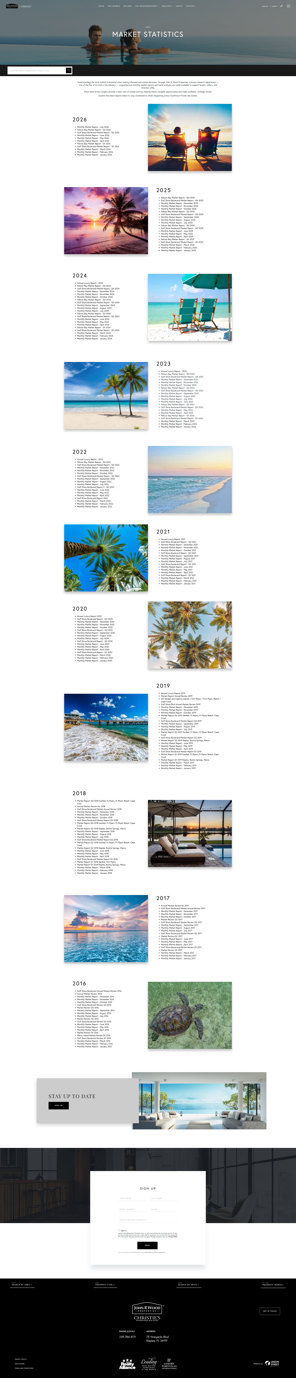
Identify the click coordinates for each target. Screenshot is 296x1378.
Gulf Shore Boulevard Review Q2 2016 (94, 1021)
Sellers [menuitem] (127, 6)
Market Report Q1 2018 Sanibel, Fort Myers (96, 861)
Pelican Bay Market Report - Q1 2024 (93, 327)
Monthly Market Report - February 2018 (95, 870)
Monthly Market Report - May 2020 (93, 646)
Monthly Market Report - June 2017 (177, 938)
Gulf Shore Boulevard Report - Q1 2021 (178, 575)
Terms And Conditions (24, 1368)
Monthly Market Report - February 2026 (95, 152)
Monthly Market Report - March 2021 (177, 578)
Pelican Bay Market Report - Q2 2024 (94, 313)
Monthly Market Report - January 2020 (94, 660)
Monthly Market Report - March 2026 (94, 149)
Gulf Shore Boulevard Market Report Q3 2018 (97, 820)
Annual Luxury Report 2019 (173, 693)
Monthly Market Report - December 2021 (179, 544)
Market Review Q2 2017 (171, 936)
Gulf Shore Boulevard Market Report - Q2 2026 (98, 132)
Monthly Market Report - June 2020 (93, 643)
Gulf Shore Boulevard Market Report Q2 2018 (97, 839)
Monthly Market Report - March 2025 (177, 244)
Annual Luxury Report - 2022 (90, 459)
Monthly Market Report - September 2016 (96, 1010)
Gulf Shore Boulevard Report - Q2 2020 (95, 641)
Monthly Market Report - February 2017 (178, 955)
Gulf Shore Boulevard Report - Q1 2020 (94, 652)
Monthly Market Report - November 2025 (179, 206)
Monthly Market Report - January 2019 (178, 768)
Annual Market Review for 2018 (91, 806)
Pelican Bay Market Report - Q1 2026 (93, 143)
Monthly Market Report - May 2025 (177, 233)
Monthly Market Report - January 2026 (94, 154)
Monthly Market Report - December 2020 (95, 621)
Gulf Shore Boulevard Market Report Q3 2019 (181, 721)
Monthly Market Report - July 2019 (176, 729)
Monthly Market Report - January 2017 (178, 958)
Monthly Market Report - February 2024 (95, 335)
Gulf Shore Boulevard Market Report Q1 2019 (181, 751)
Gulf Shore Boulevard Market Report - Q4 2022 (98, 464)
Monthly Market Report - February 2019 (179, 765)
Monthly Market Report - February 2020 (95, 657)
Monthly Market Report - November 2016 (95, 999)
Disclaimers (20, 1364)
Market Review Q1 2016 (87, 1032)
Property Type (104, 1285)
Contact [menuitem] (190, 6)
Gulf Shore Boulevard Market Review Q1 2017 (181, 947)
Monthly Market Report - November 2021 (179, 547)
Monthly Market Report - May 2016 (93, 1027)
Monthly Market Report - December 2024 (95, 291)
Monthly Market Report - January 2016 (94, 1046)
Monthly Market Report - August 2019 (178, 726)
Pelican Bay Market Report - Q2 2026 (94, 129)
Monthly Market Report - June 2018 (93, 850)
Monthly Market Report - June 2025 (177, 231)
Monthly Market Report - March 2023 (177, 421)
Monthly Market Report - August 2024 (94, 308)
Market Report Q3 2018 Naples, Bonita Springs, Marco (101, 828)
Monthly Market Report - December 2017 (179, 911)
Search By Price (187, 1285)
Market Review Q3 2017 (171, 919)
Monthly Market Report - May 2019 (176, 746)
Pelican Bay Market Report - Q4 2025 (178, 197)
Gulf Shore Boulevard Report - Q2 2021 (178, 564)
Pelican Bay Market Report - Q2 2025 (178, 225)
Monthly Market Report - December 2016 (95, 996)
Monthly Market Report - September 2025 (180, 217)
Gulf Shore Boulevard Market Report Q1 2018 (97, 859)
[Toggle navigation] (288, 6)
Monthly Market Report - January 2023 (178, 426)
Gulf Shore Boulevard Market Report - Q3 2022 (98, 476)
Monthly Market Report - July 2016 (92, 1016)
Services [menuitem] (166, 6)
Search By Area (21, 1285)
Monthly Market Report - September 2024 (96, 305)
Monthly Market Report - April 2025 (177, 236)
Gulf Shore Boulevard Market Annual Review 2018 (99, 809)
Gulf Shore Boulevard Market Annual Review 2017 (183, 908)
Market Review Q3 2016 (88, 1007)
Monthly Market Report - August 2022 (94, 481)
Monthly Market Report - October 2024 (95, 296)
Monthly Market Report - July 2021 (176, 561)
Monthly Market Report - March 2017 (177, 952)
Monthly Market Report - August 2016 (94, 1013)
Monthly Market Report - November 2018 (95, 814)
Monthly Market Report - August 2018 (94, 834)
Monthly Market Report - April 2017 (177, 944)
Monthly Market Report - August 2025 (178, 219)
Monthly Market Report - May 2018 (93, 853)
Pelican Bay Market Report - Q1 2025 (177, 239)
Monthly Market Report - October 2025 (178, 208)
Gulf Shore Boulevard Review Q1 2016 (94, 1038)
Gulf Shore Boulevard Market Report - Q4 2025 (182, 200)
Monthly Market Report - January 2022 (94, 506)
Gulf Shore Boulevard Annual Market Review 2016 (99, 991)
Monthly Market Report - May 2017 (176, 941)
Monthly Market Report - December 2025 (179, 203)
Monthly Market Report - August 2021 (178, 558)
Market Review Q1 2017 (171, 950)
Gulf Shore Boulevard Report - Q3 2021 (178, 553)
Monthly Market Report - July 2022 (93, 484)
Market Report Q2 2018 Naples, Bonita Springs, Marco (101, 848)
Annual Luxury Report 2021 (173, 539)
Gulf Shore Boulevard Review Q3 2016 (94, 1004)
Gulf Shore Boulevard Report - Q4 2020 (95, 619)
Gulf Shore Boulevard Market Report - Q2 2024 (98, 316)
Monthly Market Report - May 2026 (93, 138)
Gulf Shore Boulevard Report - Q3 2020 (95, 630)
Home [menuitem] (101, 6)
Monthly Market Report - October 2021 (178, 550)
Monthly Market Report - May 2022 (93, 492)
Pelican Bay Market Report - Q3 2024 (94, 299)
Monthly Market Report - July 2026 (93, 127)
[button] (68, 70)
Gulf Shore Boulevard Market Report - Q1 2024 (98, 330)
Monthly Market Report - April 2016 (93, 1029)
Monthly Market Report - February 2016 (95, 1043)
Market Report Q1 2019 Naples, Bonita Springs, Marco (185, 759)
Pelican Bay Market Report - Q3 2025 (178, 211)
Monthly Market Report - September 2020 (96, 632)
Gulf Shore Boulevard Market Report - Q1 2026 (98, 146)
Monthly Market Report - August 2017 (178, 927)
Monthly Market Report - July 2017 (176, 930)
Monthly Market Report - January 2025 (178, 250)
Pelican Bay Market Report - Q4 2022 (94, 462)
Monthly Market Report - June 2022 (93, 489)
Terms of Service (158, 1252)
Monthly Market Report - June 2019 (177, 743)
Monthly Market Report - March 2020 (94, 655)
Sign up (58, 1105)
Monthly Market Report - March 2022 (94, 501)
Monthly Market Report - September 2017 (179, 925)
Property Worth (272, 1285)
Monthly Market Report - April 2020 (93, 649)
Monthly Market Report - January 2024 (94, 338)
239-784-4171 (281, 6)
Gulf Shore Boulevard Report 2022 (92, 498)
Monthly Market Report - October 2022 (95, 473)
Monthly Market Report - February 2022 (95, 503)
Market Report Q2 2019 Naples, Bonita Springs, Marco (185, 740)
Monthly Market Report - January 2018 (94, 873)
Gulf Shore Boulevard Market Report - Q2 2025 (182, 228)
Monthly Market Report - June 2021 (177, 566)
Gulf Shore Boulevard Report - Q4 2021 (178, 541)
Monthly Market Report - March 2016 (93, 1041)
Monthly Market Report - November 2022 (95, 470)
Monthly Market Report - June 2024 (93, 319)
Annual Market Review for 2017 (175, 905)
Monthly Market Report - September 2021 (179, 555)
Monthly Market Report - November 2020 (95, 624)
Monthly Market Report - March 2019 (177, 762)
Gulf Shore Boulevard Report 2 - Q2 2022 (95, 487)
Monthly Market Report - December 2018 (95, 811)
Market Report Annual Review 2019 (177, 696)
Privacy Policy (172, 1237)
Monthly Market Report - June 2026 (93, 135)
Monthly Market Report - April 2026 (93, 140)
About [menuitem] (179, 6)
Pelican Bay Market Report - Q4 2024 (94, 285)
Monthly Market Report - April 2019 (177, 748)
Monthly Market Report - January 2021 (178, 583)
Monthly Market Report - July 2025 (177, 222)
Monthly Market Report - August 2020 (94, 635)
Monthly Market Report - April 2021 (177, 572)
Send (147, 1245)
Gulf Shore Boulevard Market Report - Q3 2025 (182, 214)
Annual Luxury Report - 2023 (174, 371)
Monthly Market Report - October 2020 (95, 627)
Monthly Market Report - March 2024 (94, 333)
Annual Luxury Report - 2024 (90, 283)
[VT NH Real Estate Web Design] (272, 1364)
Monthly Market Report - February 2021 (179, 580)
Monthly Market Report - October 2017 (178, 916)
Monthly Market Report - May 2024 (93, 321)
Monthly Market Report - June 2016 (93, 1024)
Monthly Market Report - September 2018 (96, 831)
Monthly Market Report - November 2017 (179, 913)
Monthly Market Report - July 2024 (93, 310)
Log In (274, 6)
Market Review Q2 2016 (88, 1018)
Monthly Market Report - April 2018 (93, 856)
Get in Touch (270, 1311)
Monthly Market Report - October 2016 (94, 1002)
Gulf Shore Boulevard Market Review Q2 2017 (181, 933)
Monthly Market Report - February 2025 (179, 247)
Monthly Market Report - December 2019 (179, 707)
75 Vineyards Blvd (157, 1338)
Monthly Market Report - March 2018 (93, 867)
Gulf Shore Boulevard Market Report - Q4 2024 (98, 288)
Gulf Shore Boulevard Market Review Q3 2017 (181, 922)
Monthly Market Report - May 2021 (176, 569)
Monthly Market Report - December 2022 (95, 467)
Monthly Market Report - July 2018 (92, 836)
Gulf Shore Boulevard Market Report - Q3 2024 (98, 302)
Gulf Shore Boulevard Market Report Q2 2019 (181, 737)
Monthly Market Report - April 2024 (93, 324)
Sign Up (265, 6)
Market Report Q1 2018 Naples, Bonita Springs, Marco (101, 864)
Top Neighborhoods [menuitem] (146, 6)
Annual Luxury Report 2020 (89, 616)
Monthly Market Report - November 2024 (95, 294)
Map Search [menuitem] (114, 6)
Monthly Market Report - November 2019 (179, 709)
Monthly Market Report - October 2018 (94, 817)
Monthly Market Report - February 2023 (179, 423)
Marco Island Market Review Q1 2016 (94, 1035)
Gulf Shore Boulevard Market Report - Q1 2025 (182, 242)
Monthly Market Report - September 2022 (96, 478)
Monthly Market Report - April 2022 (93, 495)
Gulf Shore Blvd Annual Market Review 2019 (180, 704)
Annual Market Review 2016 (89, 993)
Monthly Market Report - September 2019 (180, 723)
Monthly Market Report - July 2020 (93, 638)
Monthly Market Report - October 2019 (178, 712)
